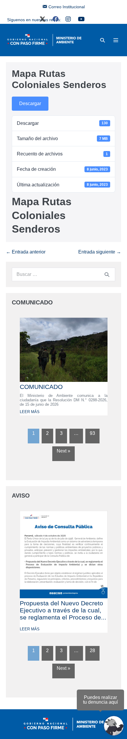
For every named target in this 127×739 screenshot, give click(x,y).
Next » (63, 450)
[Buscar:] (63, 274)
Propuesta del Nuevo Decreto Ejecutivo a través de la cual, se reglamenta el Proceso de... (63, 610)
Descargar (30, 103)
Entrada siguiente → (99, 251)
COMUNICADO (41, 386)
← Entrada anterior (25, 251)
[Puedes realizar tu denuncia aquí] (113, 725)
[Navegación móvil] (115, 40)
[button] (102, 40)
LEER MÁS (30, 412)
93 (92, 433)
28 (92, 650)
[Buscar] (107, 274)
